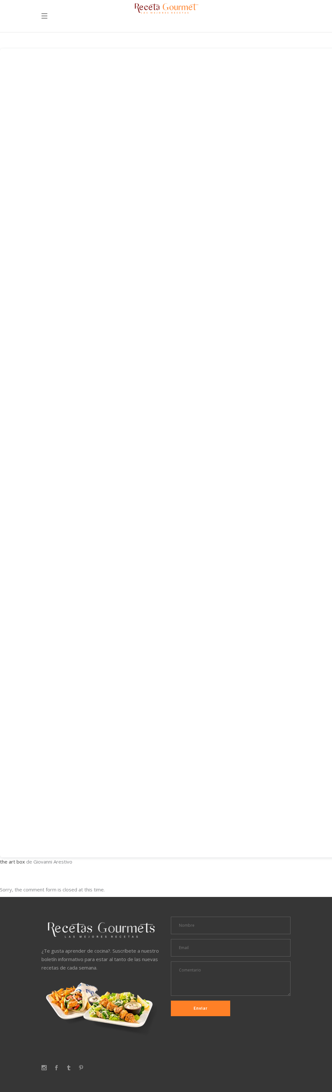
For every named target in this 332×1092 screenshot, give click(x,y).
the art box (12, 861)
